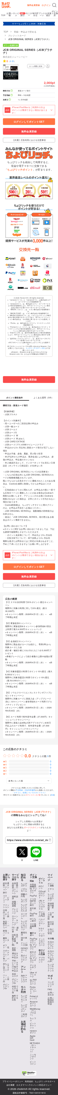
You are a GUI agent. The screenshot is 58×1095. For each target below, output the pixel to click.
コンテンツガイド (51, 984)
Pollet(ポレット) (34, 997)
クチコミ (51, 889)
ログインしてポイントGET (29, 121)
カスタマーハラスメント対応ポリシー (34, 1085)
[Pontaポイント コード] (35, 273)
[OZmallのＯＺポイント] (35, 287)
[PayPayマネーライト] (48, 273)
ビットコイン (33, 1062)
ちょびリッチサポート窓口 (35, 348)
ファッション (6, 905)
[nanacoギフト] (23, 273)
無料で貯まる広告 (15, 997)
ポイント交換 (33, 876)
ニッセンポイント (33, 1056)
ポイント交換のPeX (42, 913)
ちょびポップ (24, 900)
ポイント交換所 (55, 13)
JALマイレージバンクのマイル (42, 904)
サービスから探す (15, 877)
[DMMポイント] (23, 287)
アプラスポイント (42, 959)
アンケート (42, 14)
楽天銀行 (33, 909)
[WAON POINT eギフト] (35, 280)
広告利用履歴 (30, 790)
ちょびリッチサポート (45, 1081)
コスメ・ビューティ (6, 898)
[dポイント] (48, 258)
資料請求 (15, 897)
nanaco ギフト (33, 1031)
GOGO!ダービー (24, 950)
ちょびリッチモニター (24, 998)
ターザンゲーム (24, 915)
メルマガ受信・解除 (51, 915)
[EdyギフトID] (23, 265)
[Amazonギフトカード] (35, 258)
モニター (29, 14)
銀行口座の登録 (51, 923)
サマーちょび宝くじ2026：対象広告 (29, 23)
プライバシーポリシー (12, 1081)
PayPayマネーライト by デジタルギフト (33, 943)
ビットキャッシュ (33, 1025)
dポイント (41, 887)
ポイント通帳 (51, 884)
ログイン (46, 5)
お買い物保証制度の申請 (51, 1000)
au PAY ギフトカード (33, 981)
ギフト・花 (6, 946)
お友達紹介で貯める (23, 1026)
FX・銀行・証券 (15, 929)
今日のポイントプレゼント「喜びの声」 (51, 956)
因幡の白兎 (24, 895)
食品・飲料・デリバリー (6, 924)
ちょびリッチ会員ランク (51, 897)
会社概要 (10, 1085)
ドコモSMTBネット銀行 (33, 901)
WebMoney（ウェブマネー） (35, 1011)
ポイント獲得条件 (14, 398)
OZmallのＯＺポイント (42, 894)
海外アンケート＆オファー (24, 978)
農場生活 (24, 933)
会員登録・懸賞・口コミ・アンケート (15, 888)
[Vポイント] (11, 258)
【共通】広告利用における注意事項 (29, 140)
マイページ (50, 877)
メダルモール (24, 889)
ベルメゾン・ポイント (42, 922)
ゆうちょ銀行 (33, 919)
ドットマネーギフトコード (42, 941)
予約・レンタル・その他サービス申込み (15, 965)
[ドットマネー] (11, 287)
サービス (16, 14)
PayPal (33, 895)
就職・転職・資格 (15, 903)
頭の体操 (24, 938)
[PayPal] (11, 273)
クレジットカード (15, 910)
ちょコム (33, 1019)
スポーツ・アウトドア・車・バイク (6, 955)
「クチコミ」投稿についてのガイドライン (29, 792)
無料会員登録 (33, 5)
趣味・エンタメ (6, 940)
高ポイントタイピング (24, 958)
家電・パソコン (6, 932)
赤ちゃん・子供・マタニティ (6, 967)
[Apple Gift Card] (48, 265)
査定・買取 (15, 949)
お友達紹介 (48, 14)
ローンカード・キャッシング (15, 920)
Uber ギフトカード (33, 974)
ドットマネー (42, 934)
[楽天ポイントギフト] (11, 280)
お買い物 (9, 14)
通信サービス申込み (15, 955)
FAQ (50, 989)
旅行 (22, 15)
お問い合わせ (51, 993)
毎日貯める (35, 14)
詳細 (52, 795)
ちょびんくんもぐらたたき (24, 907)
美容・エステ (15, 974)
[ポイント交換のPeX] (48, 280)
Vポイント (41, 929)
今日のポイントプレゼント (51, 944)
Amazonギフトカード (34, 1003)
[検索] (54, 5)
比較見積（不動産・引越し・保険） (15, 939)
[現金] (48, 287)
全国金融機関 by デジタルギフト (33, 888)
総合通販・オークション (6, 886)
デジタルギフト (33, 967)
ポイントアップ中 (6, 986)
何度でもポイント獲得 (15, 989)
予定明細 (19, 790)
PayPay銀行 (33, 914)
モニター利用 (23, 989)
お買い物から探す (6, 877)
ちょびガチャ (24, 884)
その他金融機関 (33, 925)
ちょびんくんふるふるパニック (24, 925)
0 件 (12, 61)
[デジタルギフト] (23, 280)
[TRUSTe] (29, 1073)
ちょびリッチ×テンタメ (24, 1007)
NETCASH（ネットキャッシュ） (35, 1047)
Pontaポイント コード (33, 990)
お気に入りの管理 (51, 931)
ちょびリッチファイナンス (51, 967)
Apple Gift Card (32, 1037)
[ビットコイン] (11, 265)
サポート (50, 977)
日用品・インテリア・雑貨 (6, 914)
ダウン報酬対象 (11, 45)
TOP (3, 15)
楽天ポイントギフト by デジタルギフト (33, 956)
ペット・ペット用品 (6, 978)
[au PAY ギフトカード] (23, 258)
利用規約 (29, 1081)
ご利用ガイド (24, 1015)
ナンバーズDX (24, 943)
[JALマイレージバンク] (35, 265)
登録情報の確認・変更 (51, 906)
